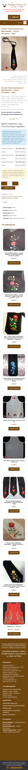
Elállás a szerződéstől (9, 714)
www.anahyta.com (9, 726)
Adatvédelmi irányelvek (16, 767)
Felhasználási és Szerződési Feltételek (14, 705)
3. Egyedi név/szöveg (7, 162)
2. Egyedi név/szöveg (7, 155)
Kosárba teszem (8, 188)
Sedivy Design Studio (9, 730)
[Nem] (26, 765)
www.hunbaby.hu (8, 722)
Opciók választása (14, 263)
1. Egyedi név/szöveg (7, 148)
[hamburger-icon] (4, 23)
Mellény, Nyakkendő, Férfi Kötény (9, 198)
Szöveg (3, 152)
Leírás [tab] (5, 202)
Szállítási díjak (7, 708)
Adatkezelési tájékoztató (10, 703)
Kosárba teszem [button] (14, 428)
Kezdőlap (14, 76)
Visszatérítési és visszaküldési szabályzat (11, 711)
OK (7, 767)
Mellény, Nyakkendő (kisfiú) (15, 79)
